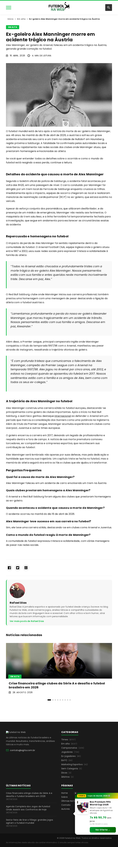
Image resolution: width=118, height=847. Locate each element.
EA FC (67, 760)
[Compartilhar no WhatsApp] (26, 567)
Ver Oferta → (102, 829)
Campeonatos (72, 747)
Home (64, 792)
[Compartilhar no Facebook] (9, 567)
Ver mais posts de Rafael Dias (27, 621)
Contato (66, 804)
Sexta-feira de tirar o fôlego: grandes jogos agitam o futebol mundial (29, 822)
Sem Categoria (71, 768)
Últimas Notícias (70, 800)
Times (68, 739)
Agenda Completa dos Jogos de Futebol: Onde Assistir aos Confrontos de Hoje (28, 809)
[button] (49, 700)
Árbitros (67, 776)
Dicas (66, 772)
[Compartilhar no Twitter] (17, 567)
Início (11, 19)
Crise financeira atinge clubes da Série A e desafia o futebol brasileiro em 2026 (29, 796)
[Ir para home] (59, 7)
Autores (65, 808)
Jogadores (70, 752)
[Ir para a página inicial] (16, 732)
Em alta (21, 19)
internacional (63, 416)
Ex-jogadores (71, 756)
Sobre (64, 796)
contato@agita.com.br (22, 750)
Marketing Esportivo (74, 764)
